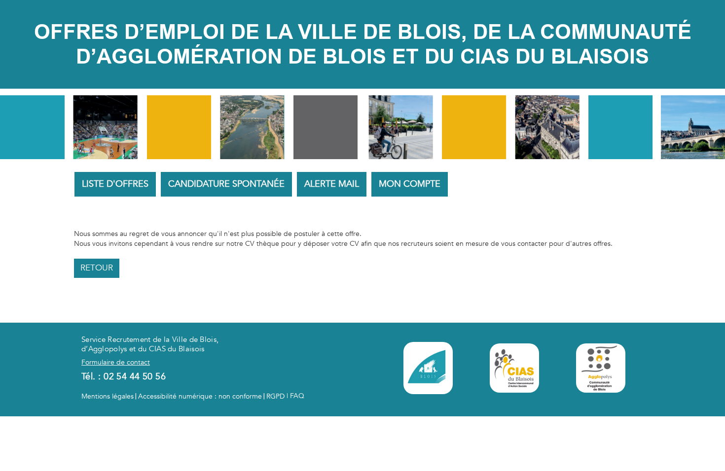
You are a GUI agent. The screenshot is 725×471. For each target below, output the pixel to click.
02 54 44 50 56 (135, 376)
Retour (96, 267)
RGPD (275, 396)
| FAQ (294, 396)
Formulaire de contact (115, 362)
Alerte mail (331, 184)
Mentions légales (107, 396)
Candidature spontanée (226, 184)
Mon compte (409, 184)
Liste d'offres (115, 184)
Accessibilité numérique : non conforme (200, 396)
